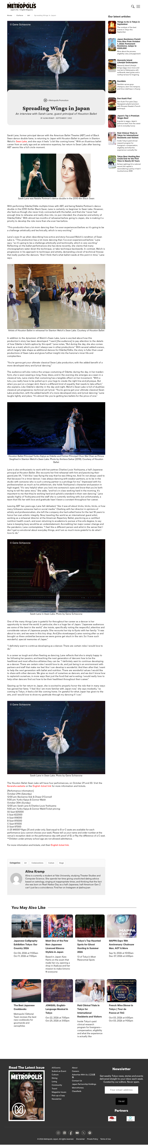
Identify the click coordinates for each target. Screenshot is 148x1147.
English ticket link (42, 786)
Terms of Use (105, 1139)
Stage (61, 862)
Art (28, 15)
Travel (54, 1088)
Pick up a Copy (58, 1095)
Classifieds (76, 1091)
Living (54, 1081)
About (74, 1067)
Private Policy (92, 1139)
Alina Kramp (48, 118)
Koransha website (16, 786)
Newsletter (57, 1099)
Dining (54, 1078)
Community (57, 1085)
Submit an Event (59, 1071)
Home (9, 15)
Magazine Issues (59, 1092)
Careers (75, 1071)
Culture (19, 15)
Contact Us (77, 1080)
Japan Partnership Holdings (84, 1084)
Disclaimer (80, 1139)
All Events (56, 1067)
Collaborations (37, 862)
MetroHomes (78, 1087)
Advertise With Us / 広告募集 (83, 1076)
